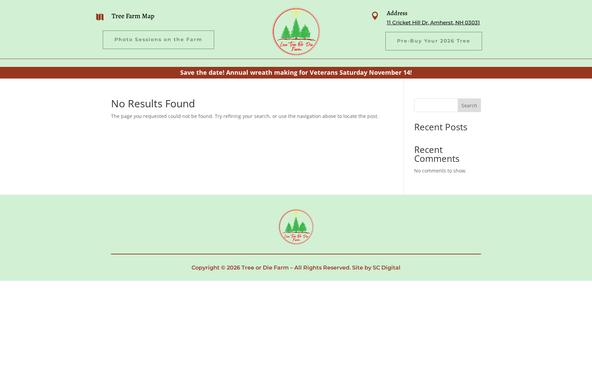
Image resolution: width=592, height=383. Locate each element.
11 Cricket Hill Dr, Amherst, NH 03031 (433, 22)
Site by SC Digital (376, 267)
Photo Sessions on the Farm (158, 39)
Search (469, 105)
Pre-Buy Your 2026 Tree (433, 41)
